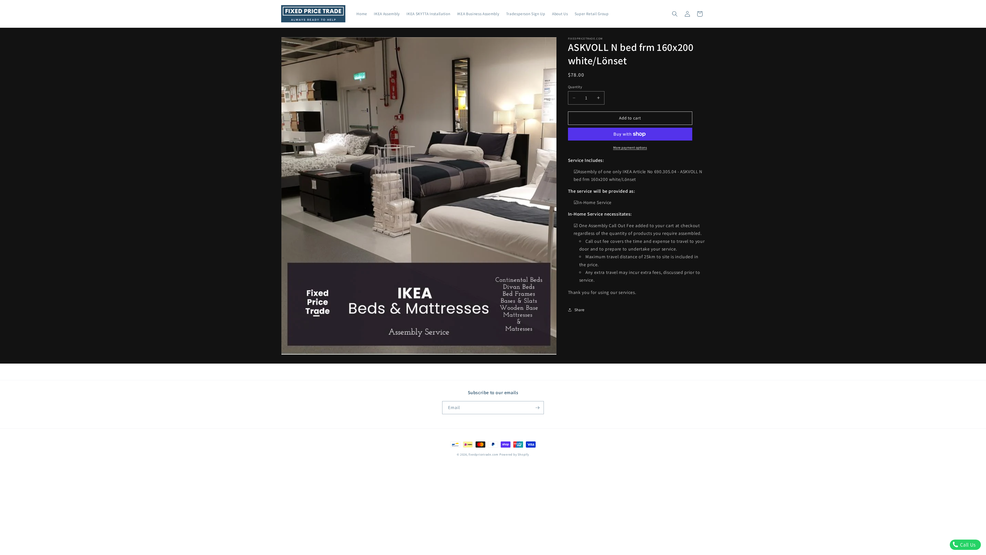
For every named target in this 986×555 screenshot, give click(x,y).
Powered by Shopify (514, 454)
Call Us (967, 544)
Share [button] (579, 309)
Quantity (575, 86)
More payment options (630, 147)
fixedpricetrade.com (483, 454)
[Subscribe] (537, 407)
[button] (675, 14)
